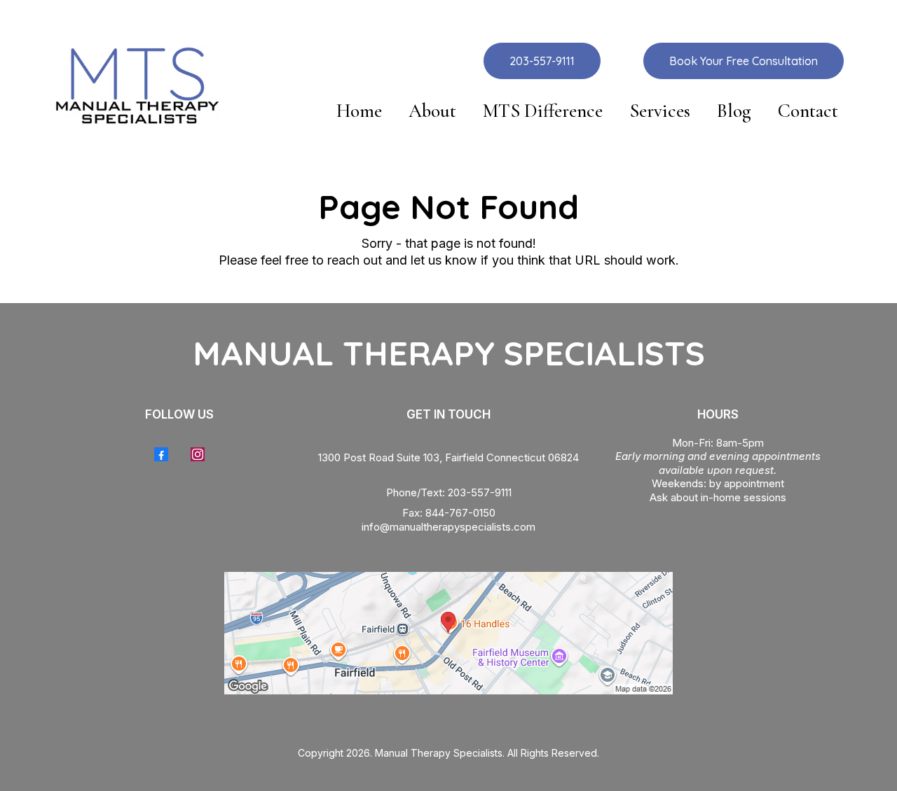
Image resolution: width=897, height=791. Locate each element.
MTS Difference (543, 111)
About (432, 111)
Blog (734, 111)
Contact (808, 111)
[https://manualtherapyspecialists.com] (136, 85)
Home (359, 111)
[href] (448, 633)
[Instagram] (197, 454)
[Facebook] (161, 454)
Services (659, 111)
